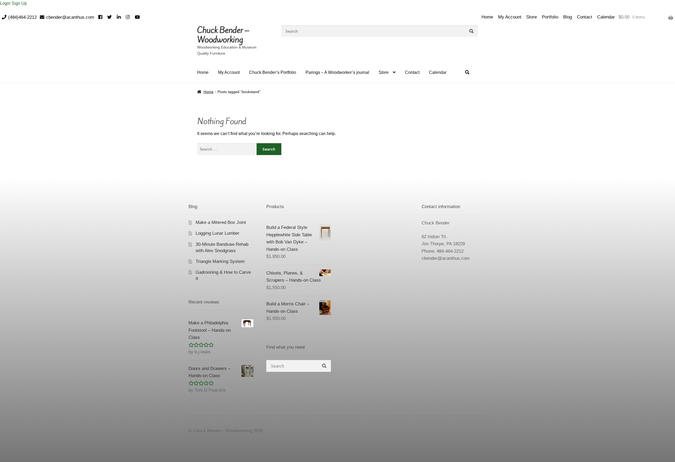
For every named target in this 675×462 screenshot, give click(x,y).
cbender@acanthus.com (70, 17)
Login (6, 3)
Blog (567, 17)
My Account (509, 17)
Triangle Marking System (220, 261)
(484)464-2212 (22, 17)
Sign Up (19, 3)
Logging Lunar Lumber (217, 233)
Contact (584, 17)
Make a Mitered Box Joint (221, 222)
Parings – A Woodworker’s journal (337, 72)
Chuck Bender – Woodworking (223, 34)
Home (487, 17)
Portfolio (550, 17)
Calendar (606, 17)
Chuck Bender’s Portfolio (272, 72)
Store (531, 17)
